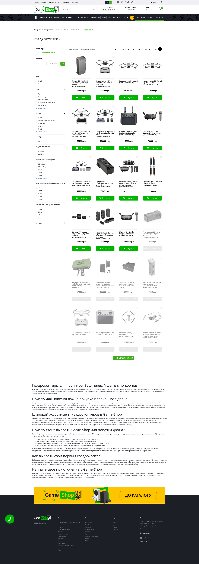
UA (110, 2)
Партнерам (62, 548)
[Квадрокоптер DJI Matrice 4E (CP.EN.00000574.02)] (128, 319)
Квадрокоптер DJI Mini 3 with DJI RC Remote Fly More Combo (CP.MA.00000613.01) (81, 133)
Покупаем (141, 17)
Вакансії (61, 539)
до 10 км (41, 154)
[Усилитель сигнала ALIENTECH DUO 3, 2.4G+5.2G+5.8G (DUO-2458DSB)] (128, 268)
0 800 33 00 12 (131, 7)
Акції (59, 550)
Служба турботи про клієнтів (67, 545)
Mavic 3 (40, 118)
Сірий (40, 81)
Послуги (115, 529)
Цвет (38, 76)
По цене (39, 58)
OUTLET (87, 541)
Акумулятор (42, 97)
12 (145, 49)
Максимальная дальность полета (49, 183)
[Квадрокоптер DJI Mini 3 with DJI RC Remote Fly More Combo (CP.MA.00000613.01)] (81, 117)
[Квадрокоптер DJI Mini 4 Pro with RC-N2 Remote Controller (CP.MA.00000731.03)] (105, 67)
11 (142, 49)
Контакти (44, 2)
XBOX (87, 525)
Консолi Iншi (89, 529)
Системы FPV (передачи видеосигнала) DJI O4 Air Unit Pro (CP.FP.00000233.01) (81, 234)
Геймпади (88, 532)
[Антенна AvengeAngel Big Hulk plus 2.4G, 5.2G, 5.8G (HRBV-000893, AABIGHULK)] (81, 268)
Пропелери (42, 105)
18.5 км (40, 191)
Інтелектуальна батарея (46, 102)
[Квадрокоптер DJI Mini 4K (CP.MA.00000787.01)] (81, 319)
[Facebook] (125, 2)
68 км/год (41, 164)
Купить (84, 97)
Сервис (150, 17)
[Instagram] (122, 2)
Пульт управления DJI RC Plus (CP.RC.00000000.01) (105, 333)
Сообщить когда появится (152, 248)
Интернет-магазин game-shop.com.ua (46, 30)
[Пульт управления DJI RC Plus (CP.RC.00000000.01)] (105, 319)
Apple (87, 539)
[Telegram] (132, 2)
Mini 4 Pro (41, 123)
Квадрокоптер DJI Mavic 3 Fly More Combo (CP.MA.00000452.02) (152, 82)
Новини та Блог (63, 534)
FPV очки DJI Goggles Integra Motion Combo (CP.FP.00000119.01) (127, 233)
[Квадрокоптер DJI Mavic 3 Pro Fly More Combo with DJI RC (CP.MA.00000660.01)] (105, 117)
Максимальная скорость (46, 159)
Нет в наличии (81, 349)
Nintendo (88, 527)
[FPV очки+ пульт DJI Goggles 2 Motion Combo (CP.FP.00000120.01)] (152, 117)
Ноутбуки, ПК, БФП (91, 536)
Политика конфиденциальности (69, 522)
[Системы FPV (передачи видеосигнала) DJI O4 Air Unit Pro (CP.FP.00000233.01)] (81, 218)
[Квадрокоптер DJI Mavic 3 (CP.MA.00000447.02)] (128, 67)
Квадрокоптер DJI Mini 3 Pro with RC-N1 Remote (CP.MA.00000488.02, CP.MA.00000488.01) (152, 335)
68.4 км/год (42, 167)
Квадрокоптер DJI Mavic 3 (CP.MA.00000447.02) (128, 82)
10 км (40, 196)
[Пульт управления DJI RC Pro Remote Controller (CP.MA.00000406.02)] (128, 117)
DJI (39, 141)
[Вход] (162, 2)
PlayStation (88, 522)
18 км (40, 188)
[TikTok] (128, 2)
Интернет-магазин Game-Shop (43, 418)
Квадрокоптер (43, 100)
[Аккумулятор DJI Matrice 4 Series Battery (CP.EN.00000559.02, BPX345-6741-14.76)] (152, 268)
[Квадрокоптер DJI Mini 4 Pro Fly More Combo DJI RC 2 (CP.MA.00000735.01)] (81, 168)
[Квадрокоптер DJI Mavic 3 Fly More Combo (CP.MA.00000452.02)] (152, 67)
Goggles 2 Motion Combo (46, 120)
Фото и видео (75, 30)
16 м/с (40, 176)
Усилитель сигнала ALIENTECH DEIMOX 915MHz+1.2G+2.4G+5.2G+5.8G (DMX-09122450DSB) (105, 284)
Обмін (115, 527)
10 (139, 49)
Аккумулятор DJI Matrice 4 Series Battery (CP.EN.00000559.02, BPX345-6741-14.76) (152, 284)
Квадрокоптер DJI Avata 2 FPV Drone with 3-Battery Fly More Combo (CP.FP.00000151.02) (128, 184)
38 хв (40, 209)
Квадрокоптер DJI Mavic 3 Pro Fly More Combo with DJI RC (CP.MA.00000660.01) (105, 133)
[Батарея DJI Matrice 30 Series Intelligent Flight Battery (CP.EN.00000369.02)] (81, 67)
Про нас (36, 2)
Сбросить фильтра (46, 52)
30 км (40, 193)
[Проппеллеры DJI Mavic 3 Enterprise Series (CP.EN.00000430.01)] (152, 168)
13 (149, 49)
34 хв (40, 212)
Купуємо (115, 525)
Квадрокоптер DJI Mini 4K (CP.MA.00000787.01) (81, 333)
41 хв (40, 215)
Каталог (65, 30)
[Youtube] (118, 2)
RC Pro (40, 126)
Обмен (157, 17)
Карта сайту (62, 543)
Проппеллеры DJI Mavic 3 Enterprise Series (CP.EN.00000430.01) (152, 183)
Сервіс (115, 522)
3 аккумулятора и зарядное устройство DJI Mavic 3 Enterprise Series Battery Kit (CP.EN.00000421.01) (105, 235)
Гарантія (66, 2)
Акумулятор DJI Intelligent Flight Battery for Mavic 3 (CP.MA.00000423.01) (104, 184)
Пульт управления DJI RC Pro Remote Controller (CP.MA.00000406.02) (128, 133)
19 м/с (40, 170)
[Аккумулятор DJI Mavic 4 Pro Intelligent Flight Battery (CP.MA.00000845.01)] (152, 218)
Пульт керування (44, 94)
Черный (41, 84)
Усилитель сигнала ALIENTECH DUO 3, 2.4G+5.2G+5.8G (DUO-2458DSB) (127, 284)
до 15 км (41, 151)
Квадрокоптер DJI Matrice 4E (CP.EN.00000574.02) (126, 334)
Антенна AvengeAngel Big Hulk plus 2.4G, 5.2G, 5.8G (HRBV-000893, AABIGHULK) (81, 284)
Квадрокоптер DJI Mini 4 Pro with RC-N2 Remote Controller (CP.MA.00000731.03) (104, 83)
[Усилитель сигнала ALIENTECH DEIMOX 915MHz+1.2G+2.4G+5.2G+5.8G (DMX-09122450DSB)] (105, 268)
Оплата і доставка (55, 2)
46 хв (40, 218)
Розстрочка (75, 2)
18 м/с (40, 173)
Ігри (86, 534)
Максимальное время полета (48, 205)
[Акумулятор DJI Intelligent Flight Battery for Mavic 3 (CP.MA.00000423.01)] (105, 168)
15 (156, 49)
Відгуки (60, 541)
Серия (38, 113)
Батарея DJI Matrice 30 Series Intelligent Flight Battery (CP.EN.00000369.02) (80, 83)
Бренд (38, 137)
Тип (37, 89)
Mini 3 (40, 129)
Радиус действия (43, 147)
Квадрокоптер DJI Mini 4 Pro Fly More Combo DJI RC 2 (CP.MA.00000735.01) (81, 183)
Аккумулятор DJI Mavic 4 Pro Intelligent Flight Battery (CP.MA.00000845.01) (152, 234)
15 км (40, 199)
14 (152, 49)
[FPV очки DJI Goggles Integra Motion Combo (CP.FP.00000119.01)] (128, 218)
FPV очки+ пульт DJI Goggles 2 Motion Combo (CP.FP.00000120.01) (152, 133)
